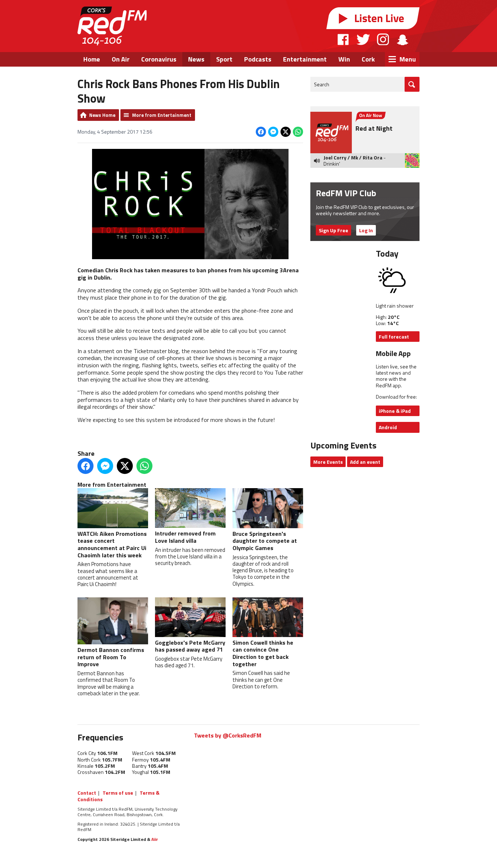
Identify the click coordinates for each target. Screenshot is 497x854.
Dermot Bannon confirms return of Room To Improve (110, 656)
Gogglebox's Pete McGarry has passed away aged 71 (190, 646)
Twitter (363, 39)
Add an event (365, 462)
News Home (102, 115)
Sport (224, 59)
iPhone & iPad (395, 411)
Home (91, 59)
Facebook (343, 39)
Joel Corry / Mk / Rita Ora (352, 157)
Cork (368, 59)
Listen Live (373, 18)
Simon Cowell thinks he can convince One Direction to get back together (262, 653)
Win (344, 59)
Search (321, 84)
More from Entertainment (161, 115)
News (196, 59)
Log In (366, 230)
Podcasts (257, 59)
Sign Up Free (333, 230)
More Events (328, 462)
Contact (86, 792)
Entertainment (305, 59)
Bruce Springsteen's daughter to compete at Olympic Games (264, 540)
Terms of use (118, 792)
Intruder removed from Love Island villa (185, 537)
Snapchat (402, 39)
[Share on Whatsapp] (298, 132)
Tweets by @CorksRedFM (227, 735)
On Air (121, 59)
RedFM (112, 26)
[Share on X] (286, 132)
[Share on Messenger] (273, 132)
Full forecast (394, 336)
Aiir (154, 839)
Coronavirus (158, 59)
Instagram (383, 39)
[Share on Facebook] (261, 132)
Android (388, 427)
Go (412, 84)
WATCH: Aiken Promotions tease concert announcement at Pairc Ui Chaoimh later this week (112, 544)
